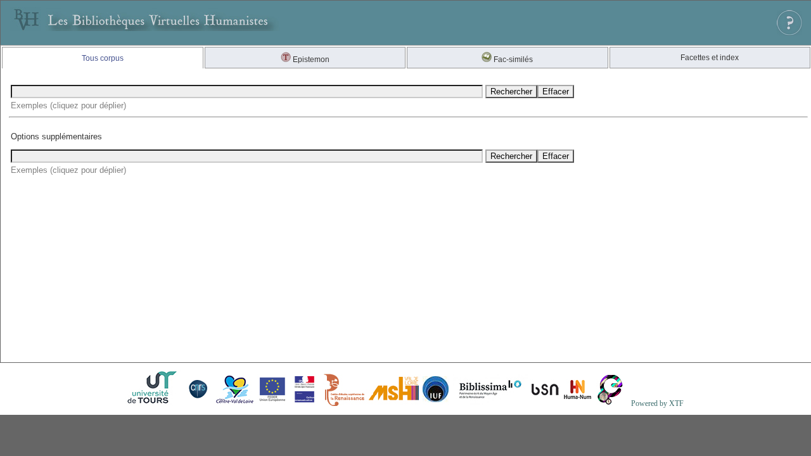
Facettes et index (709, 57)
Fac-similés (512, 59)
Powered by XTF (657, 403)
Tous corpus (103, 58)
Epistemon (310, 59)
